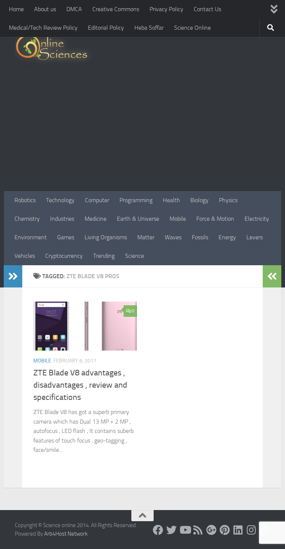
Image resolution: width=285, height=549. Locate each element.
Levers (254, 237)
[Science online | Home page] (54, 49)
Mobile (178, 218)
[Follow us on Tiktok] (265, 530)
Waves (173, 237)
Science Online (192, 27)
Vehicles (24, 255)
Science (134, 255)
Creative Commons (115, 9)
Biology (199, 200)
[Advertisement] (142, 135)
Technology (60, 200)
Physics (228, 200)
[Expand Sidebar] (13, 276)
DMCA (74, 9)
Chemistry (27, 218)
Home (16, 9)
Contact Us (207, 9)
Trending (104, 255)
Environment (30, 237)
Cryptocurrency (64, 255)
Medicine (96, 218)
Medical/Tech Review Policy (43, 27)
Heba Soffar (149, 27)
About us (45, 9)
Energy (227, 237)
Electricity (257, 218)
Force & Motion (215, 218)
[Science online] (158, 530)
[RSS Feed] (198, 530)
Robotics (25, 200)
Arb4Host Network (66, 533)
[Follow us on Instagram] (251, 530)
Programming (136, 200)
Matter (145, 237)
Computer (97, 200)
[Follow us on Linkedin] (238, 530)
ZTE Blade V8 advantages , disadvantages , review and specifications (80, 385)
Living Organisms (106, 237)
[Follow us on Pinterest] (225, 530)
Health (171, 200)
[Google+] (211, 530)
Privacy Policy (166, 9)
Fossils (200, 237)
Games (65, 237)
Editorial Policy (106, 27)
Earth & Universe (138, 218)
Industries (62, 218)
